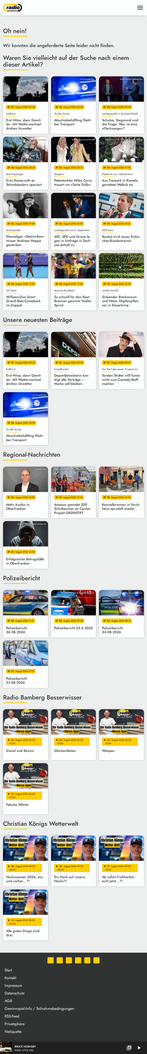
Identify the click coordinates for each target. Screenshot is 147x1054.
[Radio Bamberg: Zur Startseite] (69, 8)
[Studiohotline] (96, 960)
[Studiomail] (87, 960)
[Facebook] (60, 960)
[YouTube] (78, 960)
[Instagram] (69, 960)
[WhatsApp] (50, 960)
